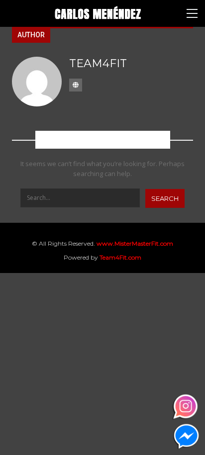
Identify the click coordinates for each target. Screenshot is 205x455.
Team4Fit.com (120, 257)
